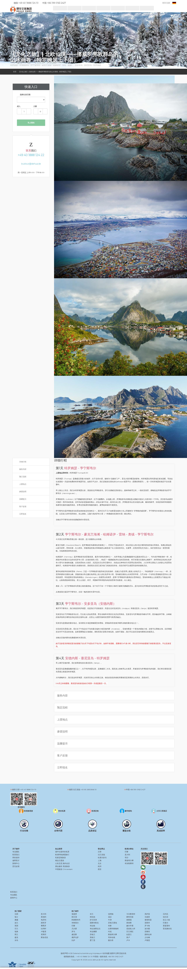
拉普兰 (129, 934)
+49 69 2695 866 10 (88, 789)
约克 (110, 931)
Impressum (97, 953)
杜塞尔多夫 (102, 857)
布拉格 (92, 926)
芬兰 (16, 928)
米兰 (91, 914)
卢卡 (128, 940)
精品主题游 (59, 860)
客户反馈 (22, 506)
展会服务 (58, 866)
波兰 (16, 923)
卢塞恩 (147, 940)
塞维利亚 (148, 920)
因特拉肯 (148, 934)
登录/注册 (166, 3)
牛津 (110, 920)
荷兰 (16, 934)
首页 (14, 72)
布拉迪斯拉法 (95, 928)
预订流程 (22, 477)
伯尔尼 (165, 917)
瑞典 (16, 931)
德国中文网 (114, 953)
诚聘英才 (15, 860)
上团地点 (22, 484)
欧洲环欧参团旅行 (62, 854)
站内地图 (106, 953)
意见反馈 (15, 866)
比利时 (43, 928)
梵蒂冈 (43, 934)
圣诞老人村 (130, 928)
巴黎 (126, 852)
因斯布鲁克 (94, 923)
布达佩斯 (93, 931)
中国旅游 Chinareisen (64, 869)
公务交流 (58, 863)
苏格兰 (92, 934)
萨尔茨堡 (93, 920)
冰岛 (16, 940)
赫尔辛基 (129, 926)
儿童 (35, 106)
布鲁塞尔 (75, 923)
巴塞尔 (165, 923)
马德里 (147, 917)
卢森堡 (43, 931)
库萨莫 (147, 914)
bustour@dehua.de (31, 163)
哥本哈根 (111, 937)
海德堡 (74, 914)
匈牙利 (43, 920)
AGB (70, 953)
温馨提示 (22, 499)
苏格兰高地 (112, 923)
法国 (16, 914)
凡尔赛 (74, 928)
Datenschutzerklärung (82, 953)
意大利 (127, 854)
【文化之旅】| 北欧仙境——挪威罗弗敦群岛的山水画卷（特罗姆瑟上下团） (45, 72)
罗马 (73, 931)
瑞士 (16, 917)
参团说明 (22, 491)
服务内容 (22, 469)
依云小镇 (166, 920)
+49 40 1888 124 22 (31, 155)
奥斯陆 (129, 920)
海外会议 (66, 863)
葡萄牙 (43, 926)
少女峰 (147, 937)
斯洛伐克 (44, 937)
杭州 (99, 866)
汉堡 (99, 852)
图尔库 (110, 940)
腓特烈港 (129, 917)
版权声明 (64, 953)
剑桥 (110, 926)
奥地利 (43, 917)
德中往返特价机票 (62, 852)
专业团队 (15, 852)
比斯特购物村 (113, 928)
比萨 (73, 940)
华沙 (126, 857)
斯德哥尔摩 (129, 860)
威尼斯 (74, 934)
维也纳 (92, 917)
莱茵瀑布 (166, 926)
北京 (99, 863)
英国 (16, 926)
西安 (99, 869)
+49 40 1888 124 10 (28, 789)
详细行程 (22, 462)
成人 (18, 106)
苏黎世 (147, 931)
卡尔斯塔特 (130, 914)
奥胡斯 (129, 923)
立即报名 (22, 514)
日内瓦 (165, 914)
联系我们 (15, 854)
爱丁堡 (92, 940)
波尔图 (147, 928)
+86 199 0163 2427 (137, 789)
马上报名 (31, 123)
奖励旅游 (66, 866)
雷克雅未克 (167, 928)
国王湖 (74, 917)
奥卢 (128, 937)
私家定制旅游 (60, 857)
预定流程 (62, 707)
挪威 (16, 920)
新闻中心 (15, 863)
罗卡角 (147, 926)
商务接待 (15, 857)
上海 (99, 860)
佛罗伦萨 (75, 937)
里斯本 (147, 923)
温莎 (110, 917)
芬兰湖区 (129, 931)
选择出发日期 (24, 94)
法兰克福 (101, 854)
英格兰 (92, 937)
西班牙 (43, 923)
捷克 (16, 937)
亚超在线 (122, 953)
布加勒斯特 (129, 863)
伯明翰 (110, 914)
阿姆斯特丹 (76, 920)
